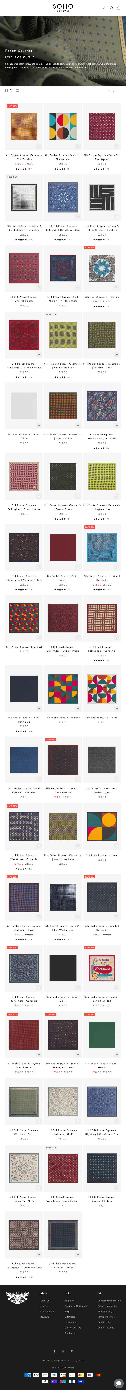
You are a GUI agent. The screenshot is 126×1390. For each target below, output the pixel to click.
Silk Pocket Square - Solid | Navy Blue (24, 719)
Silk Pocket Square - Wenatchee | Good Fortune (63, 1198)
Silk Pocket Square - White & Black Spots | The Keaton (24, 228)
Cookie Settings (106, 1327)
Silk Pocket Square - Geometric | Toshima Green (102, 365)
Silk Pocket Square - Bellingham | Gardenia (102, 648)
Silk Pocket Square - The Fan (102, 296)
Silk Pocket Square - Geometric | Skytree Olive (63, 436)
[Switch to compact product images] (17, 90)
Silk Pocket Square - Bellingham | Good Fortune (24, 507)
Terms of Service (106, 1316)
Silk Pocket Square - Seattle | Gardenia (102, 927)
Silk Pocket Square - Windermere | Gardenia (102, 436)
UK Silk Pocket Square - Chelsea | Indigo (102, 1198)
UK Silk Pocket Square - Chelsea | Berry (24, 298)
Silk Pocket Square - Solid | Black (62, 998)
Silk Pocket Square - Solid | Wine (62, 578)
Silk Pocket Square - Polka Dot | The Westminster (63, 927)
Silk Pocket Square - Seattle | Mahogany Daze (63, 1065)
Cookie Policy (105, 1322)
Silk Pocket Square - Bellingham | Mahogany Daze (24, 1265)
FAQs (67, 1311)
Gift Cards (70, 1316)
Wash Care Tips (73, 1327)
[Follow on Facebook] (54, 1351)
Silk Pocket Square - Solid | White (24, 436)
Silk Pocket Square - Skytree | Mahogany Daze (24, 927)
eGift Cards (70, 1322)
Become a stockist (107, 1306)
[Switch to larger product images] (6, 90)
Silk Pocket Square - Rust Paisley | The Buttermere (63, 298)
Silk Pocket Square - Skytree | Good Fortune (24, 1065)
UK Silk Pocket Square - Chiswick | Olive (24, 1132)
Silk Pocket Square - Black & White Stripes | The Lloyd (102, 228)
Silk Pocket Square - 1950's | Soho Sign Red (101, 998)
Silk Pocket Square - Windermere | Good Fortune (24, 365)
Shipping (69, 1300)
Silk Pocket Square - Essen (102, 855)
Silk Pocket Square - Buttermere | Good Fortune (63, 648)
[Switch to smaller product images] (11, 90)
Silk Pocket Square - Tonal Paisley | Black (102, 790)
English (76, 1360)
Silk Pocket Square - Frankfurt (24, 646)
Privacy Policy (105, 1311)
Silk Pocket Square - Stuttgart (62, 717)
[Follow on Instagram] (63, 1351)
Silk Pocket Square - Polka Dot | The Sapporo (102, 157)
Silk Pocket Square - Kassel (102, 717)
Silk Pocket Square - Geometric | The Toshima (24, 157)
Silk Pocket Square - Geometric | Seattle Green (63, 507)
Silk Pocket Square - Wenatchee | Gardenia (24, 857)
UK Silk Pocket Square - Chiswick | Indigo (63, 1265)
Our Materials (47, 1311)
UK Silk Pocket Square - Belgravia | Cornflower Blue (63, 228)
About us (44, 1300)
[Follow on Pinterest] (71, 1351)
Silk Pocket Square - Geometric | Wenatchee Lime (63, 857)
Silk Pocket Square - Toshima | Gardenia (102, 578)
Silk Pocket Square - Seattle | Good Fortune (63, 790)
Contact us (70, 1333)
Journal (44, 1306)
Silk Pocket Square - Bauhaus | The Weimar (62, 157)
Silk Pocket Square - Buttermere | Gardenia (24, 998)
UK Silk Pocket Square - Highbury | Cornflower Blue (102, 1132)
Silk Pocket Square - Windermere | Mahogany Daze (24, 578)
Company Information (109, 1300)
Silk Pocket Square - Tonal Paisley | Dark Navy (24, 790)
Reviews (44, 1316)
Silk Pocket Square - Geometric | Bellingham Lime (63, 365)
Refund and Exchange (76, 1306)
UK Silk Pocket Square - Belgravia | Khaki (24, 1198)
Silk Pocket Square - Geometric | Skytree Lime (102, 507)
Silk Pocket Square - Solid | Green (101, 1065)
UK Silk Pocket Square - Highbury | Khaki (63, 1132)
